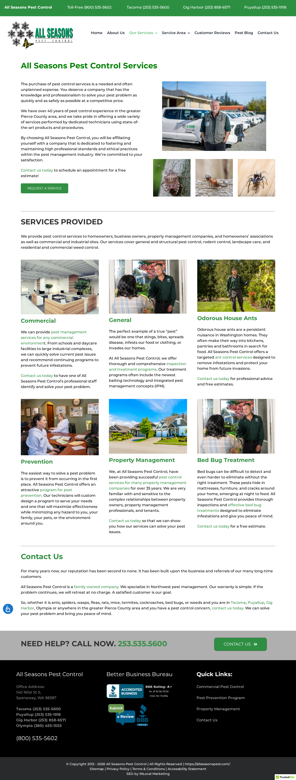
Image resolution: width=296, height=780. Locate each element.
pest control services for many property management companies (148, 482)
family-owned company (96, 587)
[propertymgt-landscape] (148, 400)
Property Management (142, 460)
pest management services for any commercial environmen (54, 337)
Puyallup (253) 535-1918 (265, 7)
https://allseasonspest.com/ (207, 764)
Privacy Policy (118, 769)
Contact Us (207, 720)
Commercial (38, 320)
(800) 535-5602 (37, 738)
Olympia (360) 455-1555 (39, 725)
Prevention (37, 461)
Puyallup (256, 602)
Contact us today (37, 170)
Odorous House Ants (227, 318)
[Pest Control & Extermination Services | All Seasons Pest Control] (41, 22)
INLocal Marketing (154, 774)
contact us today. (228, 608)
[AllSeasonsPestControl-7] (60, 400)
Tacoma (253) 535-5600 (148, 7)
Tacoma (238, 602)
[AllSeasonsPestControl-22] (236, 261)
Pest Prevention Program (221, 698)
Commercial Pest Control (220, 686)
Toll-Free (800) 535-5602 (89, 7)
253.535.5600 (142, 643)
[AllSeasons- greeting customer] (148, 261)
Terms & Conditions (148, 769)
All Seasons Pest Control (28, 7)
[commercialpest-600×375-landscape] (60, 261)
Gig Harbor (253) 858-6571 (206, 7)
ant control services (233, 357)
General (120, 320)
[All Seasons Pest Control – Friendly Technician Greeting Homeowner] (236, 400)
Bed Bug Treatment (225, 460)
